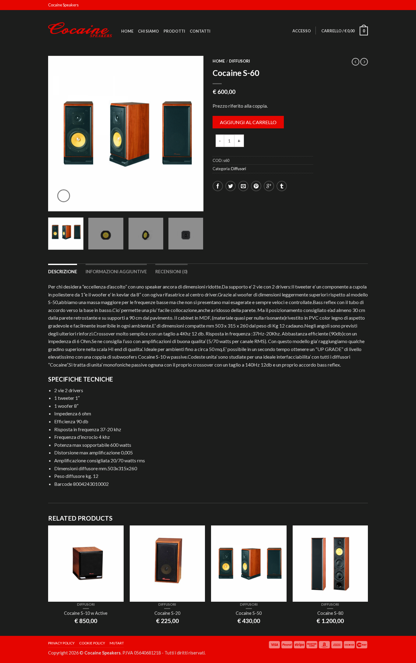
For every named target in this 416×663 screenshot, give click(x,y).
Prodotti (174, 31)
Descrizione (62, 271)
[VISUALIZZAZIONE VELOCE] (86, 563)
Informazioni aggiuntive (116, 271)
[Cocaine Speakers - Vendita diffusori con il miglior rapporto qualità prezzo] (80, 28)
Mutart (117, 643)
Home (127, 31)
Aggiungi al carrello (248, 122)
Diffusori (239, 61)
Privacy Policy (61, 643)
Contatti (200, 31)
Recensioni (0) (171, 271)
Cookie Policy (92, 643)
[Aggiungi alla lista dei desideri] (188, 71)
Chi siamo (148, 31)
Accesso (301, 30)
